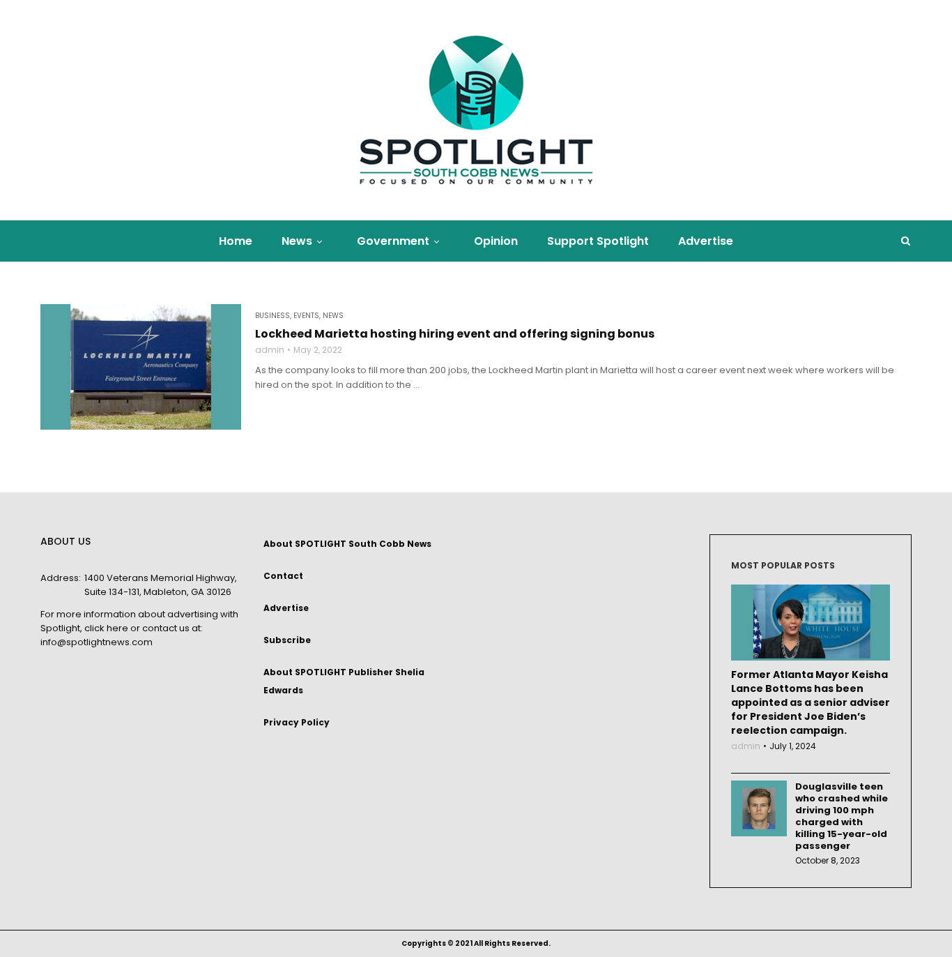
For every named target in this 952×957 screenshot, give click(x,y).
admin (269, 350)
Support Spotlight (598, 241)
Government (393, 241)
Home (235, 241)
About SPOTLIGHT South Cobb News (347, 544)
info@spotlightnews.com (96, 642)
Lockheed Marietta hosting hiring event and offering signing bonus (454, 334)
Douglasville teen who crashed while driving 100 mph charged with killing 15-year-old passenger (841, 816)
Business (272, 316)
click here (106, 628)
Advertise (705, 241)
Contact (283, 576)
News (297, 241)
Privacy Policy (296, 722)
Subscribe (287, 640)
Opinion (496, 241)
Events (306, 316)
